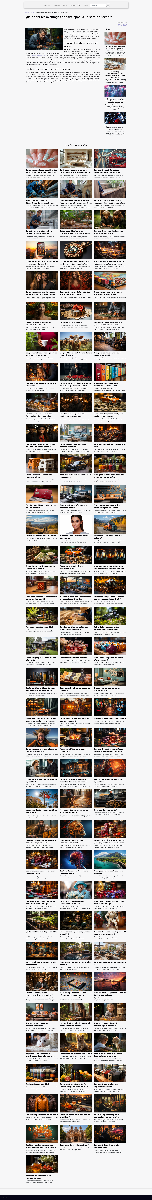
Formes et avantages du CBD (39, 627)
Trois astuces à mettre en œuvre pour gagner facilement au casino (110, 841)
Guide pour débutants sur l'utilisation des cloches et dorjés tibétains (75, 233)
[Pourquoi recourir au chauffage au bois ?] (110, 433)
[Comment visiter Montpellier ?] (76, 1133)
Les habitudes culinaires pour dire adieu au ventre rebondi (76, 1024)
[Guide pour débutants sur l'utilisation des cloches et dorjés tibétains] (76, 219)
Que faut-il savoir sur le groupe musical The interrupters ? (40, 445)
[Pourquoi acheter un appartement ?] (110, 951)
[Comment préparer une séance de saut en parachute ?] (42, 737)
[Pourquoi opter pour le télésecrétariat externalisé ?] (42, 981)
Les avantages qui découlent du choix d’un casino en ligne (40, 902)
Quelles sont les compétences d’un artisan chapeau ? (74, 628)
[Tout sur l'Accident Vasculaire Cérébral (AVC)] (76, 859)
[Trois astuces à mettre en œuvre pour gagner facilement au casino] (110, 829)
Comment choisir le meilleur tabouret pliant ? (39, 475)
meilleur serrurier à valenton (38, 55)
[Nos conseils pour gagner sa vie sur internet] (42, 951)
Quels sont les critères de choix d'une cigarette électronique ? (40, 689)
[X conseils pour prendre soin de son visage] (76, 524)
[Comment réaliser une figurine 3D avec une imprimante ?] (110, 920)
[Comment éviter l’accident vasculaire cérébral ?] (76, 829)
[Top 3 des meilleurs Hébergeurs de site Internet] (42, 494)
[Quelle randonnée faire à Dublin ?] (42, 524)
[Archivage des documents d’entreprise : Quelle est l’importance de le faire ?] (110, 372)
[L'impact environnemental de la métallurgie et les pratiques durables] (110, 250)
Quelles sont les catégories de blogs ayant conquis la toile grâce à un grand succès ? (42, 1147)
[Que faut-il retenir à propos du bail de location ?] (76, 707)
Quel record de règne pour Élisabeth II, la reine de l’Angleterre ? (72, 903)
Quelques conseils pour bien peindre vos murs (73, 445)
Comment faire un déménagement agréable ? (42, 780)
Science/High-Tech (75, 5)
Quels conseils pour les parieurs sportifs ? (75, 933)
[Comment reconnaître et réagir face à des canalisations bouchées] (76, 189)
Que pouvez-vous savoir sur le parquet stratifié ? (108, 354)
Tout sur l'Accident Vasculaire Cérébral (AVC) (74, 872)
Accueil (27, 12)
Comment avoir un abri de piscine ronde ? (75, 963)
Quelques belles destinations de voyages (109, 872)
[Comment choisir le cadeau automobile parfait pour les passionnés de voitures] (110, 158)
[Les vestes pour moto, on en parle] (42, 1103)
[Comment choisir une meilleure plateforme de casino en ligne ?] (110, 737)
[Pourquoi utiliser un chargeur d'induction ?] (76, 737)
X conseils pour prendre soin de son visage (75, 536)
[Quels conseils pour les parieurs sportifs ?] (76, 920)
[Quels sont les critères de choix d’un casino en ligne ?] (110, 890)
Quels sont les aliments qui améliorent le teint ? (38, 323)
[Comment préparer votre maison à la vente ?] (42, 646)
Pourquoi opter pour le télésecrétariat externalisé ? (39, 993)
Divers (86, 5)
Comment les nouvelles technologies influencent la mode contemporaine (115, 101)
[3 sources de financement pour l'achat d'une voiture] (110, 402)
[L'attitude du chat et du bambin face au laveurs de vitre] (110, 1042)
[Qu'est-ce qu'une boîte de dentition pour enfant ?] (110, 1012)
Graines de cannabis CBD (37, 1084)
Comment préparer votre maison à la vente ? (41, 658)
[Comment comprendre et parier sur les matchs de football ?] (110, 585)
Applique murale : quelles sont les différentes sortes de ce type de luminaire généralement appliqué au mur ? (109, 570)
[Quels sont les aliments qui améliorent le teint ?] (42, 311)
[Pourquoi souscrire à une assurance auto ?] (76, 554)
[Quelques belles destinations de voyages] (110, 859)
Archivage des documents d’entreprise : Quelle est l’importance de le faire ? (106, 385)
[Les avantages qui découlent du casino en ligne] (42, 859)
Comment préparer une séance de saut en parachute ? (41, 750)
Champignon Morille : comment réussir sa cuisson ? (40, 567)
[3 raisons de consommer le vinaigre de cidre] (42, 1164)
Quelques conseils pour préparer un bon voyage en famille (41, 841)
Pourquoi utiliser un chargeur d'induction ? (73, 750)
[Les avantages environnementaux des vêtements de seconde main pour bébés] (115, 64)
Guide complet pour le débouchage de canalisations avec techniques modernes (42, 203)
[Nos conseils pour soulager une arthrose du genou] (76, 798)
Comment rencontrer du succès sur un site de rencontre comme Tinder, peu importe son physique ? (40, 295)
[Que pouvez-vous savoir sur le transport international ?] (110, 280)
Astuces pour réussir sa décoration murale (37, 1024)
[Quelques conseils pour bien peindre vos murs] (76, 433)
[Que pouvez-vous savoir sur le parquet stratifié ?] (110, 341)
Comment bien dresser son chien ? (76, 1053)
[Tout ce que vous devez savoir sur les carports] (76, 463)
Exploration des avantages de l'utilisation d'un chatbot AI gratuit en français (115, 128)
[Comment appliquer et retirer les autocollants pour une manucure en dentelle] (115, 38)
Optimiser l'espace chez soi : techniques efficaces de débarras (75, 171)
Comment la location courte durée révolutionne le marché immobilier (42, 264)
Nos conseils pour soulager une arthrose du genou (75, 811)
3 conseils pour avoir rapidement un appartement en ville (75, 597)
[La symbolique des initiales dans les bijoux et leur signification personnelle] (76, 250)
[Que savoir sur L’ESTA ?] (76, 311)
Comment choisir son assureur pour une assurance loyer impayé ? (108, 325)
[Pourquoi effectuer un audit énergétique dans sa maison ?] (42, 402)
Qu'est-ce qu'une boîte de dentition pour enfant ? (106, 1024)
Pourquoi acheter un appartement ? (110, 963)
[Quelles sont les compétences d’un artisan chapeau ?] (76, 615)
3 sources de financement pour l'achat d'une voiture (108, 415)
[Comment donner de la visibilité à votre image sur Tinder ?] (76, 280)
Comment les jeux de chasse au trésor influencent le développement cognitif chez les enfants (109, 234)
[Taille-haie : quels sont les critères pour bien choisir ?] (110, 615)
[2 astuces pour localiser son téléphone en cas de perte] (76, 981)
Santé (65, 5)
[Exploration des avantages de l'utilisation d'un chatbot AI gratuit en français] (115, 118)
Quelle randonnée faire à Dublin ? (41, 535)
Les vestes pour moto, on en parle (42, 1114)
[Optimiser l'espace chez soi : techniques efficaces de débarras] (76, 158)
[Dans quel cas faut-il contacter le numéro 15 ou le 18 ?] (42, 585)
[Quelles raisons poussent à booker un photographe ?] (76, 402)
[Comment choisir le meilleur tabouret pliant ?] (42, 463)
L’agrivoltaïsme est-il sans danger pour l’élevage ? (76, 354)
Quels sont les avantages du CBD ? (41, 933)
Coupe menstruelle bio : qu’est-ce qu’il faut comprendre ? (41, 354)
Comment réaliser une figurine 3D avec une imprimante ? (110, 933)
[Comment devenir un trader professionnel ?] (110, 1133)
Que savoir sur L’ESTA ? (71, 322)
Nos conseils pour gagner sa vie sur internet (41, 963)
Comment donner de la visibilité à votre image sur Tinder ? (76, 293)
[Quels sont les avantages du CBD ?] (42, 920)
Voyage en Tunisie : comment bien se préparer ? (41, 811)
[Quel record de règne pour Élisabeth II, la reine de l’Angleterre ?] (76, 890)
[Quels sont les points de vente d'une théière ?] (110, 646)
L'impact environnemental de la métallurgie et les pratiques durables (109, 264)
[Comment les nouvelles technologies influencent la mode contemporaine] (115, 91)
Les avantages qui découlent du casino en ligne (40, 872)
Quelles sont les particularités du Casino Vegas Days (110, 993)
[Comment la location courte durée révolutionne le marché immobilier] (42, 250)
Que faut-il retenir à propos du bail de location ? (74, 719)
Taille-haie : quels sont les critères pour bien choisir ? (106, 628)
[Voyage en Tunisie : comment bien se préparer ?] (42, 798)
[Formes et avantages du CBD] (42, 615)
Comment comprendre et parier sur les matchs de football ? (109, 597)
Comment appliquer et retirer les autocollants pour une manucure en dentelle (115, 48)
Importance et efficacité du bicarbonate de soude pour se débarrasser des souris (40, 1056)
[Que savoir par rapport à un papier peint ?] (110, 676)
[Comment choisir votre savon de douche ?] (76, 676)
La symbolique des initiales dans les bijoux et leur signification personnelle (75, 264)
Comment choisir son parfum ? (74, 657)
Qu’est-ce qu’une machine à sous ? (110, 718)
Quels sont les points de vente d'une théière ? (108, 658)
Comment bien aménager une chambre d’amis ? (73, 506)
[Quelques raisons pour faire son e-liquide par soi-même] (110, 463)
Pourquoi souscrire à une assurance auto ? (71, 567)
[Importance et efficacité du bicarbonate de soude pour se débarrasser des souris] (42, 1042)
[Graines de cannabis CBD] (42, 1072)
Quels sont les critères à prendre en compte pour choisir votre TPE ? (75, 385)
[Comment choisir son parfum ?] (76, 646)
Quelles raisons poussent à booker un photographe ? (72, 415)
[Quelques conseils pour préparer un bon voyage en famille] (42, 829)
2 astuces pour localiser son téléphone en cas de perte (73, 993)
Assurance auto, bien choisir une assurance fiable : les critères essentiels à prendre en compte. (41, 721)
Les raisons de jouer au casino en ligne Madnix (109, 780)
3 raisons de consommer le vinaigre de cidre (38, 1176)
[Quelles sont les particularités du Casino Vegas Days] (110, 981)
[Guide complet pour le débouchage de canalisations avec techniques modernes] (42, 189)
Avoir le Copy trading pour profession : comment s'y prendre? (106, 1117)
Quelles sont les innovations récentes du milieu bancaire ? (73, 780)
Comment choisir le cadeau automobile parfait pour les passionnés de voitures (107, 172)
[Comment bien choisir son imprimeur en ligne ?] (110, 1072)
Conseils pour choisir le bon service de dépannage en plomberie (39, 233)
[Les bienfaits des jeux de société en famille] (42, 372)
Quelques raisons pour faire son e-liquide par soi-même (109, 475)
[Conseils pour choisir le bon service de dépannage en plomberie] (42, 219)
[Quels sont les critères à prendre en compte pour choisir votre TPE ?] (76, 372)
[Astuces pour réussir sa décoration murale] (42, 1012)
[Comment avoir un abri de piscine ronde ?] (76, 951)
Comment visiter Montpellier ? (74, 1145)
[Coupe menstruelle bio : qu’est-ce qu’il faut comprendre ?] (42, 341)
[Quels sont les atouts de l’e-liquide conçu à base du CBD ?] (76, 1072)
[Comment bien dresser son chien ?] (76, 1042)
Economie (47, 5)
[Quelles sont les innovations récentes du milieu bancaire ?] (76, 768)
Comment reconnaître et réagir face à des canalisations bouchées (76, 201)
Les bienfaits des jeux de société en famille (41, 384)
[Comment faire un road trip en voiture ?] (110, 524)
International (56, 5)
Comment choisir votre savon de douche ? (75, 689)
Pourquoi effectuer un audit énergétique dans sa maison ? (40, 415)
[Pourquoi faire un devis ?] (110, 798)
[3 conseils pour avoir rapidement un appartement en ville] (76, 585)
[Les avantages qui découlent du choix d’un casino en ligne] (42, 890)
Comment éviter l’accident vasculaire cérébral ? (72, 841)
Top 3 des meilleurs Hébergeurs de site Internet (41, 506)
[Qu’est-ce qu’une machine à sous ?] (110, 707)
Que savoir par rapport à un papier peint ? (107, 689)
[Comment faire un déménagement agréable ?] (42, 768)
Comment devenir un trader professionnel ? (107, 1146)
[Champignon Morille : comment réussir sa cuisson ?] (42, 554)
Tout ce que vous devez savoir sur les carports (76, 475)
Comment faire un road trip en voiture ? (108, 536)
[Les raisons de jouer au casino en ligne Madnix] (110, 768)
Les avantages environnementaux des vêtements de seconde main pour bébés (115, 74)
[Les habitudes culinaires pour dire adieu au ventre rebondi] (76, 1012)
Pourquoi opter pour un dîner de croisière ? (75, 1115)
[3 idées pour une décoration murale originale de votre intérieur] (110, 494)
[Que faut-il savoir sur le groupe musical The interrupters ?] (42, 433)
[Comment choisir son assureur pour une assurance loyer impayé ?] (110, 311)
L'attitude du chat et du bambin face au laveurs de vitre (109, 1054)
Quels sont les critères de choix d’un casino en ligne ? (109, 902)
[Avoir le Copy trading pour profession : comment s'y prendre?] (110, 1103)
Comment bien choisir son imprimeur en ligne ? (106, 1085)
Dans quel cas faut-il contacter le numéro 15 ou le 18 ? (41, 597)
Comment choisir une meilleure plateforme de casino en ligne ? (109, 750)
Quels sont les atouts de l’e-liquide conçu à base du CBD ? (74, 1085)
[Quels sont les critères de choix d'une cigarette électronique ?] (42, 676)
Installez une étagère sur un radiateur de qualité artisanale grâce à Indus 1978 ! (108, 203)
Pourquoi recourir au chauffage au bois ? (110, 445)
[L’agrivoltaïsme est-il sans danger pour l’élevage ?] (76, 341)
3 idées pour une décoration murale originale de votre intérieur (107, 507)
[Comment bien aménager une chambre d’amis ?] (76, 494)
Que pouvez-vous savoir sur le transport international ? (108, 293)
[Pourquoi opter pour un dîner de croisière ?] (76, 1103)
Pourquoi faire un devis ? (105, 810)
